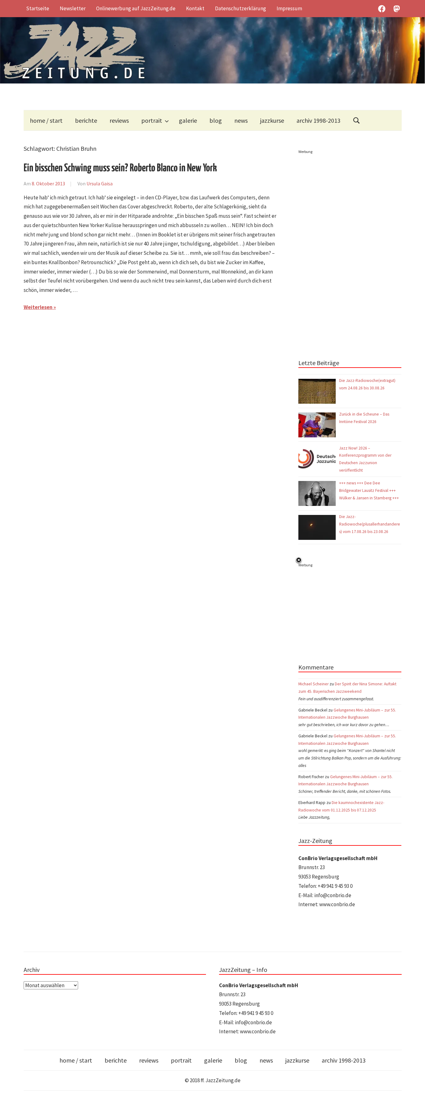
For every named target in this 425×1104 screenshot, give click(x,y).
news (241, 120)
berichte (86, 120)
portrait (151, 120)
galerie (188, 120)
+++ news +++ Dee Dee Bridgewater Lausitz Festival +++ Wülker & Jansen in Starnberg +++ (369, 490)
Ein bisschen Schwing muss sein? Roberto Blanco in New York (120, 168)
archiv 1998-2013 (318, 120)
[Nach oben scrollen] (414, 1093)
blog (215, 120)
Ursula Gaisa (99, 183)
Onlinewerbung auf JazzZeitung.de (135, 8)
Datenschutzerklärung (240, 8)
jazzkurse (272, 120)
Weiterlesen (38, 307)
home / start (46, 120)
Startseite (37, 8)
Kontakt (195, 8)
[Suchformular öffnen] (357, 120)
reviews (119, 120)
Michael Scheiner (313, 684)
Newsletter (73, 8)
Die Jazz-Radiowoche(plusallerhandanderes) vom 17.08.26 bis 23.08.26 (369, 524)
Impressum (289, 8)
